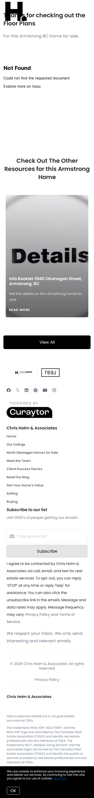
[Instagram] (54, 390)
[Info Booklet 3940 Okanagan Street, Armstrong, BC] (47, 231)
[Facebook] (9, 390)
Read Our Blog (18, 477)
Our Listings (16, 444)
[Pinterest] (35, 390)
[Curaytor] (29, 416)
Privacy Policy (47, 679)
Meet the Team (19, 460)
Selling (12, 493)
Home (11, 436)
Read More (19, 309)
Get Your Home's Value (25, 485)
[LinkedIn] (26, 390)
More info (60, 778)
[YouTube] (45, 390)
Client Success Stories (24, 469)
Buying (12, 501)
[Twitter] (17, 390)
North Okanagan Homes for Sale (32, 452)
